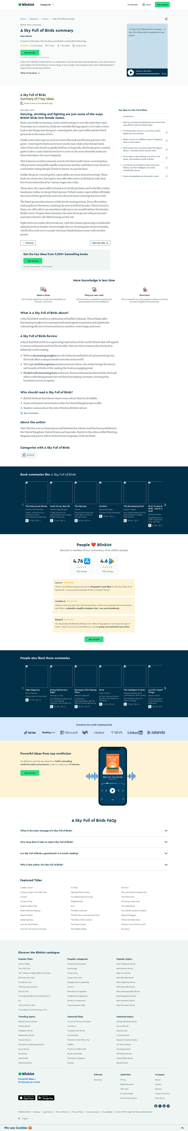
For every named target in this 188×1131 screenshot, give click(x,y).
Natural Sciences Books (27, 1021)
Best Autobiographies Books (128, 991)
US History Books (124, 1044)
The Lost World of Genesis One (134, 892)
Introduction (128, 116)
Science (45, 19)
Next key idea (98, 243)
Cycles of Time (26, 901)
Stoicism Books (24, 1040)
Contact (23, 897)
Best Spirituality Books (126, 987)
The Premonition (128, 897)
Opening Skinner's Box (80, 892)
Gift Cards (124, 1089)
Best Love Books (123, 973)
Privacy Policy (78, 1112)
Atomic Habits (24, 964)
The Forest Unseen (78, 924)
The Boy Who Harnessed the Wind (85, 915)
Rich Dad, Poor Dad (26, 977)
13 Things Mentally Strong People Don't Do (34, 998)
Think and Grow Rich (26, 1005)
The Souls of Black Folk (76, 1049)
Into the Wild (72, 1035)
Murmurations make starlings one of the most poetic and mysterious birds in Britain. (141, 157)
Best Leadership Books (126, 982)
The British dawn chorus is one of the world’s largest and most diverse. (141, 132)
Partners (158, 1089)
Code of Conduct (162, 1093)
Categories (45, 4)
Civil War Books (123, 1035)
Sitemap (36, 1112)
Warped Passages (128, 915)
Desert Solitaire (26, 915)
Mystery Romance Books (127, 1040)
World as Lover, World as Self (133, 924)
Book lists (98, 1080)
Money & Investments (76, 1000)
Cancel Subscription (128, 1098)
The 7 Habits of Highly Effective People (34, 973)
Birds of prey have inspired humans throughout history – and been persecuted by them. (142, 149)
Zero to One (23, 991)
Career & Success (74, 977)
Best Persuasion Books (126, 1005)
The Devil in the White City (78, 1040)
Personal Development (76, 964)
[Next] (165, 504)
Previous (30, 243)
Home (22, 19)
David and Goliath (74, 1053)
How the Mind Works (29, 924)
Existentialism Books (125, 1058)
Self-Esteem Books (124, 1053)
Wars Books (23, 1058)
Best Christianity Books (126, 964)
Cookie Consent (92, 1112)
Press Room (160, 1098)
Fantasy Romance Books (127, 1021)
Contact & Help (126, 1093)
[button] (94, 830)
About (157, 1080)
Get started (162, 4)
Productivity (72, 973)
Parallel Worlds (77, 901)
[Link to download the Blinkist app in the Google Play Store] (45, 1097)
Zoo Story (125, 929)
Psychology (72, 968)
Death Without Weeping (30, 910)
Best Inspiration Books (126, 1000)
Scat (72, 906)
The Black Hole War (79, 910)
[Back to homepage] (26, 4)
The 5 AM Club (24, 968)
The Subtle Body (128, 906)
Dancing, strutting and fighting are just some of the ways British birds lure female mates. (144, 123)
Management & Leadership (78, 982)
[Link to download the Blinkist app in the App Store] (26, 1097)
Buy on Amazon (31, 413)
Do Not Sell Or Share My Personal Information (133, 1112)
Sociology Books (124, 1049)
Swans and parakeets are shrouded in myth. (143, 176)
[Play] (131, 72)
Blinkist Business (126, 1084)
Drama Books (122, 1031)
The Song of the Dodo (130, 901)
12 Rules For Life (24, 982)
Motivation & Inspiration (77, 991)
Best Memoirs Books (125, 968)
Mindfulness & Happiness (77, 996)
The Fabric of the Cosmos (81, 920)
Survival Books (123, 1026)
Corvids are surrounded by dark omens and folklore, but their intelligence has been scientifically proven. (141, 167)
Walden (70, 1044)
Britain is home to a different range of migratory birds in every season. (142, 140)
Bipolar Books (122, 1063)
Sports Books (23, 1049)
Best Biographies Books (126, 996)
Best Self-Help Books (125, 977)
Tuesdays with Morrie (76, 1031)
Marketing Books (25, 1063)
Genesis (70, 1063)
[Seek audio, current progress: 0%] (148, 74)
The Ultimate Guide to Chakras (133, 910)
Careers (158, 1084)
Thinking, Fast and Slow (28, 987)
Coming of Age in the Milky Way (33, 892)
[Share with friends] (166, 19)
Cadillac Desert (26, 887)
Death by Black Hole (28, 906)
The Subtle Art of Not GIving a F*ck (32, 1010)
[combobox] (27, 1118)
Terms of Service (62, 1112)
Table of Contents (28, 73)
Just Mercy (71, 1026)
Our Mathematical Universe (82, 897)
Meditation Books (25, 1031)
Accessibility (107, 1112)
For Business (133, 4)
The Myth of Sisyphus (76, 1058)
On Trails (74, 887)
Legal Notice (48, 1112)
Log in (148, 4)
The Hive (125, 887)
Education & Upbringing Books (31, 1044)
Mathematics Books (26, 1035)
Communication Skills (76, 1005)
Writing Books (24, 1026)
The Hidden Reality (78, 929)
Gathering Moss (26, 920)
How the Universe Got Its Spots (33, 929)
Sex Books (22, 1053)
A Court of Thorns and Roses (79, 1021)
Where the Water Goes (130, 920)
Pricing (123, 1080)
